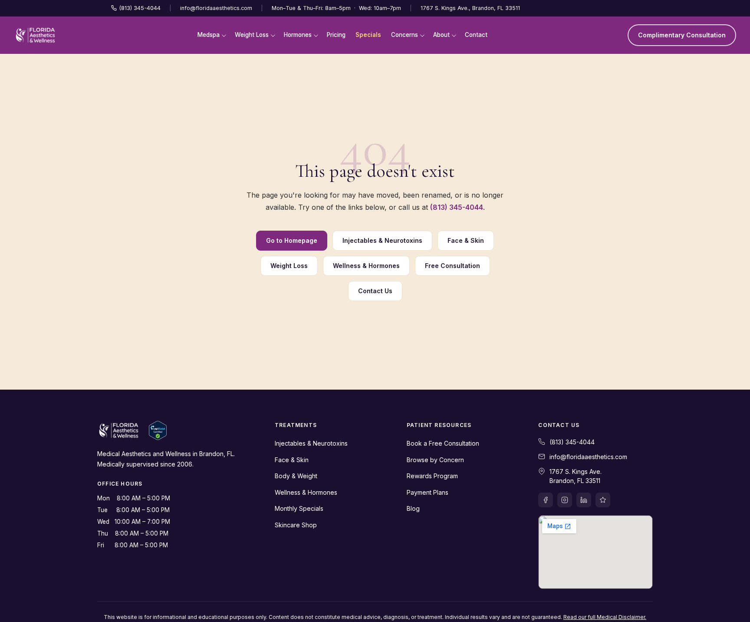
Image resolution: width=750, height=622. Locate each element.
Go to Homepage (291, 240)
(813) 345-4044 (140, 8)
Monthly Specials (299, 508)
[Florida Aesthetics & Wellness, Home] (35, 35)
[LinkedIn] (583, 500)
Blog (413, 508)
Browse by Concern (435, 459)
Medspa (208, 34)
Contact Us (375, 290)
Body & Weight (296, 476)
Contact (476, 34)
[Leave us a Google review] (602, 500)
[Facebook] (545, 500)
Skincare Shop (296, 525)
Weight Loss (252, 34)
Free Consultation (452, 265)
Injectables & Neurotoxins (382, 240)
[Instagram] (564, 500)
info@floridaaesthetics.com (216, 8)
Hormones (298, 34)
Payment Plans (427, 492)
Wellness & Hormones (366, 265)
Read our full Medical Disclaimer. (604, 617)
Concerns (404, 34)
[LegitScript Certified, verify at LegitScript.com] (158, 430)
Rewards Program (432, 476)
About (441, 34)
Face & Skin (465, 240)
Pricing (336, 34)
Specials (368, 34)
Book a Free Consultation (443, 443)
